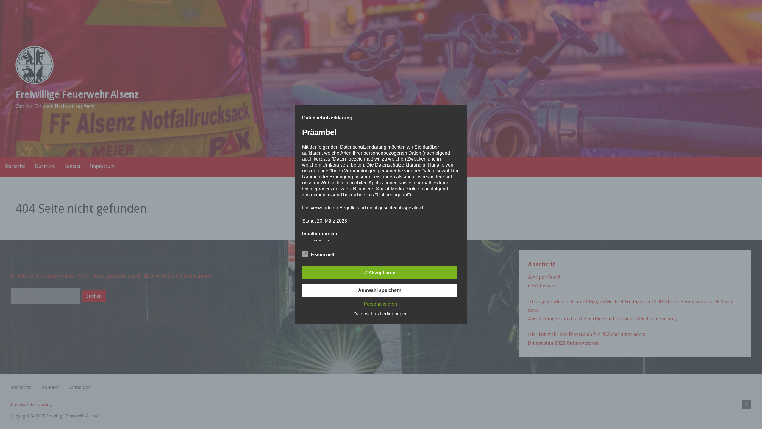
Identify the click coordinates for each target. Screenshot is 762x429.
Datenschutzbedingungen (380, 313)
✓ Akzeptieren (380, 272)
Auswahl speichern (380, 290)
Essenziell (322, 254)
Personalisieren (380, 304)
